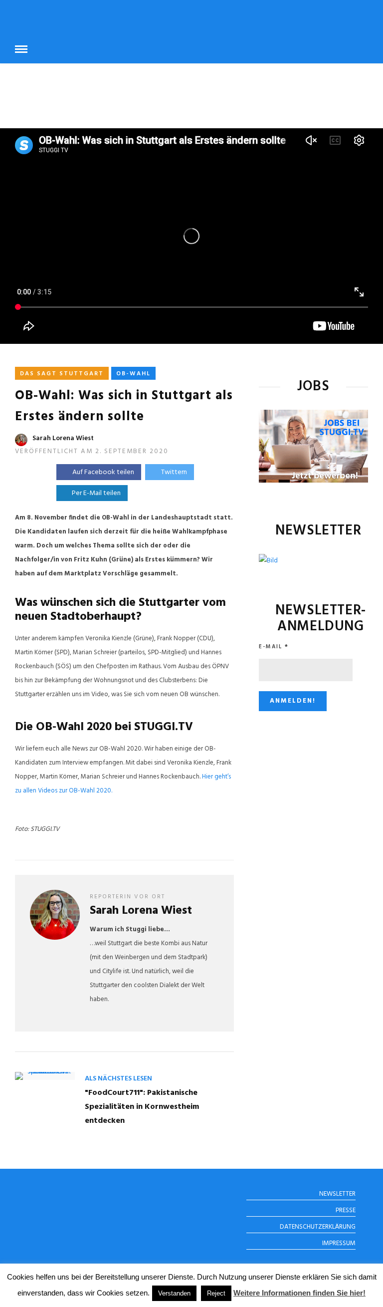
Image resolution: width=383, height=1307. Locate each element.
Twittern (174, 472)
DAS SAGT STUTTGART (62, 374)
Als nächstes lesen (118, 1078)
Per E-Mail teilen (95, 493)
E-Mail (274, 646)
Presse (346, 1210)
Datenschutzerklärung (318, 1227)
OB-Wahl (133, 374)
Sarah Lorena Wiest (63, 438)
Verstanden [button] (174, 1293)
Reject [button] (216, 1293)
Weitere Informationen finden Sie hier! (299, 1293)
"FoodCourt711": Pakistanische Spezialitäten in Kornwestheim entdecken (142, 1106)
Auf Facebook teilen (103, 472)
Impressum (339, 1243)
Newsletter (337, 1194)
